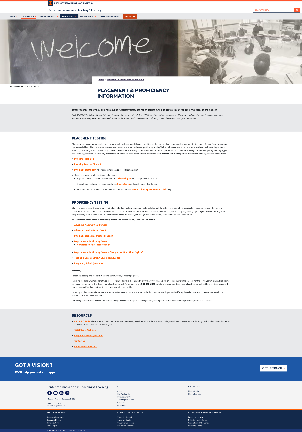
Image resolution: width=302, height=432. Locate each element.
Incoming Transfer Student (87, 164)
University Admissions (55, 417)
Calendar (121, 402)
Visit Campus (52, 425)
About (119, 391)
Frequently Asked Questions (88, 263)
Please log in (124, 178)
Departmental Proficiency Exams (90, 241)
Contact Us (130, 16)
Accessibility (81, 430)
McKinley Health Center (197, 420)
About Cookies (51, 430)
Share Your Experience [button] (109, 16)
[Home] (50, 4)
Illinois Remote (194, 394)
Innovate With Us (124, 397)
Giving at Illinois (124, 420)
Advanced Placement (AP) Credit (90, 224)
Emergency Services (196, 417)
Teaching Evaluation (125, 399)
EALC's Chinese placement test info (149, 189)
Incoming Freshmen (84, 158)
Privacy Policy (62, 430)
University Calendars (125, 423)
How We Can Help (124, 394)
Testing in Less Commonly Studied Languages (97, 257)
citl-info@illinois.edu (58, 406)
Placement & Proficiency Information (125, 79)
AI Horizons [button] (68, 16)
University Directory (125, 425)
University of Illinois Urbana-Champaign (73, 3)
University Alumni (124, 417)
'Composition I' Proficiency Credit (93, 244)
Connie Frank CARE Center (198, 423)
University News (53, 423)
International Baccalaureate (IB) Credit (93, 235)
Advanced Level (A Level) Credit (90, 230)
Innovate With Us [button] (87, 16)
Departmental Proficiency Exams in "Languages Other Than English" (108, 252)
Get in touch (272, 368)
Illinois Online (194, 391)
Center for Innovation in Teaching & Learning (75, 10)
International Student (85, 169)
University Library (195, 425)
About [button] (12, 16)
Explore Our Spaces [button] (48, 16)
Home (101, 79)
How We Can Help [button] (27, 16)
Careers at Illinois (54, 420)
